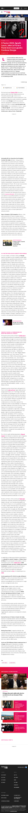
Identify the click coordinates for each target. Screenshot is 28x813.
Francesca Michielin (9, 194)
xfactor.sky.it (17, 562)
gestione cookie (5, 795)
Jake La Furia (11, 390)
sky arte (3, 782)
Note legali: (3, 792)
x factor (12, 662)
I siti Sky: (3, 772)
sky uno (4, 662)
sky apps (16, 777)
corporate (16, 801)
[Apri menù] (1, 12)
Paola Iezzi (22, 498)
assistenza (6, 807)
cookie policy (17, 795)
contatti (10, 807)
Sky (13, 571)
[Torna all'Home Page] (7, 12)
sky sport (3, 774)
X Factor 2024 (14, 92)
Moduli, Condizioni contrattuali (17, 805)
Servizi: (15, 772)
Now (15, 779)
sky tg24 (3, 777)
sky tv (15, 774)
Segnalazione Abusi (13, 811)
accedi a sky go (21, 767)
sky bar (15, 782)
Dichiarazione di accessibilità (17, 798)
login (25, 8)
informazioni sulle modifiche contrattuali (12, 806)
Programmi (16, 787)
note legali (3, 797)
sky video (3, 779)
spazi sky (16, 784)
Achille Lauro (22, 335)
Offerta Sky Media (5, 801)
